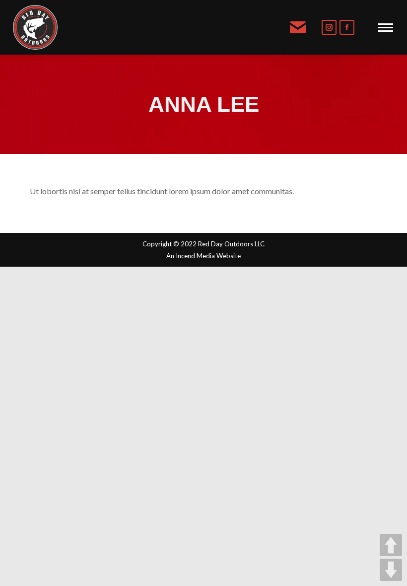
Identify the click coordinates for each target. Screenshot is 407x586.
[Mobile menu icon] (385, 27)
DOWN (391, 570)
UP (391, 545)
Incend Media (195, 256)
